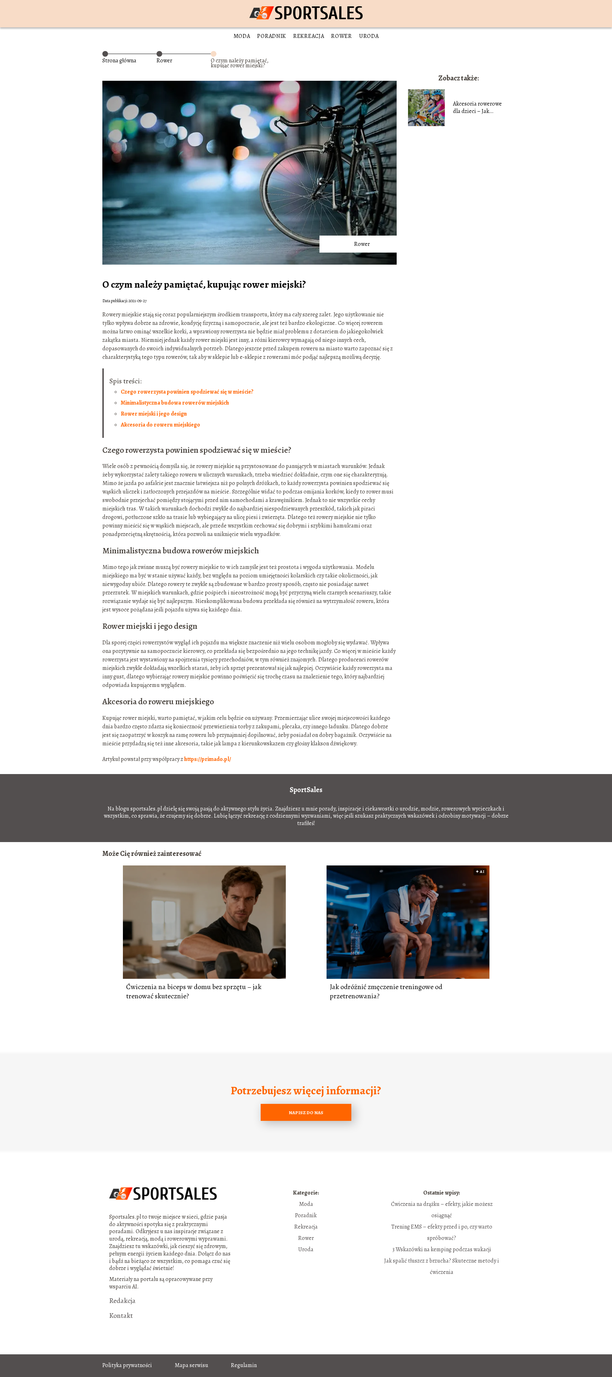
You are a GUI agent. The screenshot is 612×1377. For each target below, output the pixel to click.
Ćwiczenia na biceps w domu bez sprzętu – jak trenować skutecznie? (193, 991)
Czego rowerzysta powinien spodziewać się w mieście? (187, 392)
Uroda (369, 36)
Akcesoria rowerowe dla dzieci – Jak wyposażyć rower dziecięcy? (477, 107)
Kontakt (121, 1315)
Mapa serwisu (191, 1365)
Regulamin (244, 1365)
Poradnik (271, 36)
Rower (341, 36)
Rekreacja (308, 36)
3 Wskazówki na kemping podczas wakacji (441, 1249)
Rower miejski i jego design (154, 414)
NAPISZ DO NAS (306, 1112)
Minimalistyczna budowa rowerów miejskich (175, 403)
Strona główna (119, 60)
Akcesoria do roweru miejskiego (160, 425)
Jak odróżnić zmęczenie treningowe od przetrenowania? (386, 991)
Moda (241, 36)
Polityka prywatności (127, 1365)
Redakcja (122, 1300)
